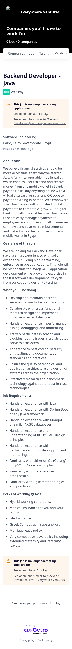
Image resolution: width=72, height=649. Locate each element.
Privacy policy (27, 640)
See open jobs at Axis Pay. (31, 114)
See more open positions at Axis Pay (36, 603)
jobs (31, 53)
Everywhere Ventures (40, 12)
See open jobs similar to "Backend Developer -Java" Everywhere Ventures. (40, 121)
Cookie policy (45, 640)
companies (16, 53)
